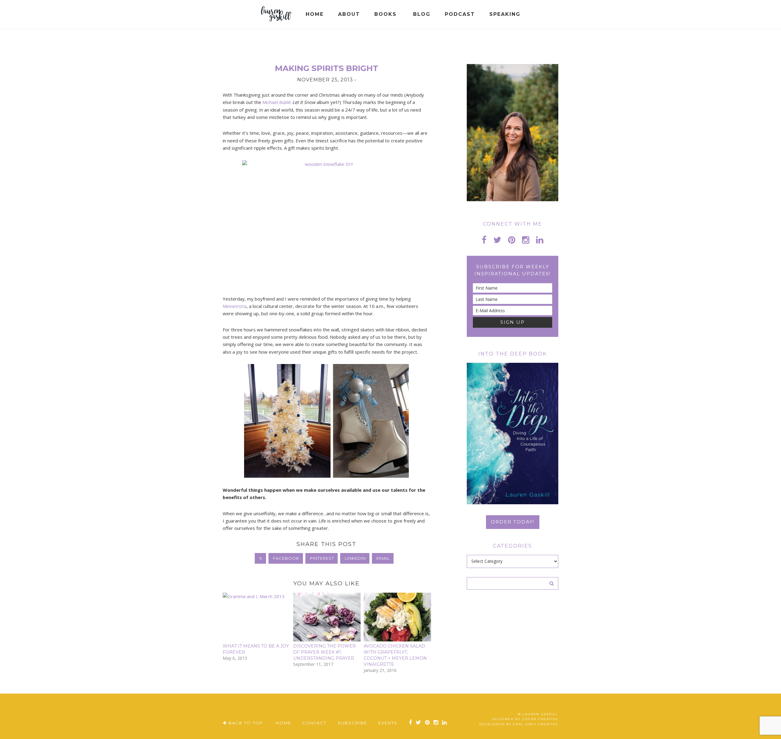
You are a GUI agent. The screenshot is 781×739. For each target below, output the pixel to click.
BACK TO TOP (245, 722)
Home (283, 722)
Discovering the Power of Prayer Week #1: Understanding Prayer (324, 652)
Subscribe (352, 722)
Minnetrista (235, 306)
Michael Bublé (277, 102)
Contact (314, 722)
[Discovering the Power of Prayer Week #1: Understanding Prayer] (327, 617)
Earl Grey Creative (535, 724)
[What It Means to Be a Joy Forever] (256, 617)
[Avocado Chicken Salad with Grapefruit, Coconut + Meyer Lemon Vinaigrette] (397, 617)
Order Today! (512, 522)
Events (388, 722)
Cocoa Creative (540, 719)
